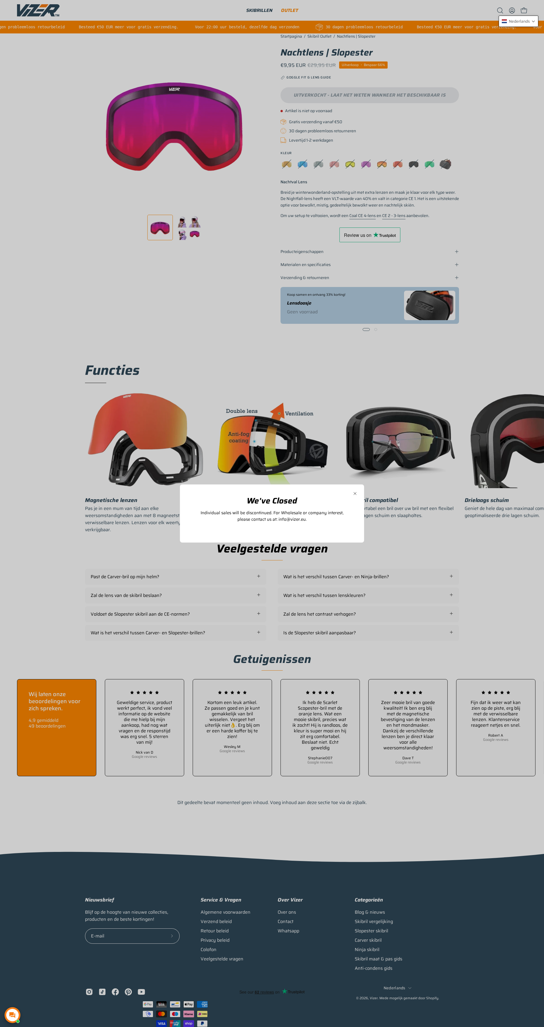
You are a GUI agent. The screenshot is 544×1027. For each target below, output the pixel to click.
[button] (518, 21)
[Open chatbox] (12, 1015)
